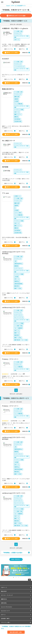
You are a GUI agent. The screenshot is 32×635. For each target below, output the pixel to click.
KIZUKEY (5, 59)
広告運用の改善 (17, 121)
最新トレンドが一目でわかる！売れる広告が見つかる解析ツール (16, 127)
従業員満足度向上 (18, 263)
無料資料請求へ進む (16, 632)
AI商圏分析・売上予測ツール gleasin (15, 28)
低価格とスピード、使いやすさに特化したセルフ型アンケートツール (16, 377)
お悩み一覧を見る (15, 559)
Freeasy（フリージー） (10, 359)
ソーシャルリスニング (19, 66)
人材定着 (16, 276)
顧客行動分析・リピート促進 (20, 340)
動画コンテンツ (17, 114)
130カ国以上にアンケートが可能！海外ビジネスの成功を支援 (15, 179)
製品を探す (4, 591)
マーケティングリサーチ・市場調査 (21, 36)
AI (15, 208)
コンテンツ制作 (17, 212)
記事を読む (4, 603)
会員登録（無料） (5, 618)
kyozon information (6, 607)
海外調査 (5, 167)
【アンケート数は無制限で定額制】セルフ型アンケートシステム (16, 345)
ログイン (3, 614)
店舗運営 (16, 99)
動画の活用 (16, 96)
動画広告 (16, 116)
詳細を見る (25, 52)
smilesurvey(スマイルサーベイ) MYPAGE (13, 253)
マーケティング (17, 33)
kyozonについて (5, 611)
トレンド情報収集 (18, 103)
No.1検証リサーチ (8, 140)
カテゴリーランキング (7, 595)
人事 (15, 261)
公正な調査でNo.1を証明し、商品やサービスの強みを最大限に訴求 (15, 153)
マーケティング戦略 (18, 109)
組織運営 (16, 266)
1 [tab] (13, 577)
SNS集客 (16, 101)
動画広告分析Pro (8, 89)
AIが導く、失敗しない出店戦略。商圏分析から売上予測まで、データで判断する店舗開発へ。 (16, 45)
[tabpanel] (16, 570)
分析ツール (16, 39)
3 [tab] (18, 577)
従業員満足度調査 (18, 283)
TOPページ (4, 587)
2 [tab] (16, 577)
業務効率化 (16, 286)
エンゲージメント (18, 268)
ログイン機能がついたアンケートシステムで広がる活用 (16, 294)
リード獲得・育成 (18, 325)
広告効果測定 (17, 119)
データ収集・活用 (18, 31)
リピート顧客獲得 (18, 328)
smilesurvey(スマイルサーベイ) (13, 307)
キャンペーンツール (18, 317)
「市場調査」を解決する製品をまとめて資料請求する (16, 627)
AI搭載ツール (17, 196)
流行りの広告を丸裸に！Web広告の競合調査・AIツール (16, 238)
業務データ (16, 332)
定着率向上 (16, 281)
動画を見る (4, 599)
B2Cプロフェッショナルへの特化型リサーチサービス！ (16, 75)
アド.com (5, 193)
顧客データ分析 (17, 288)
